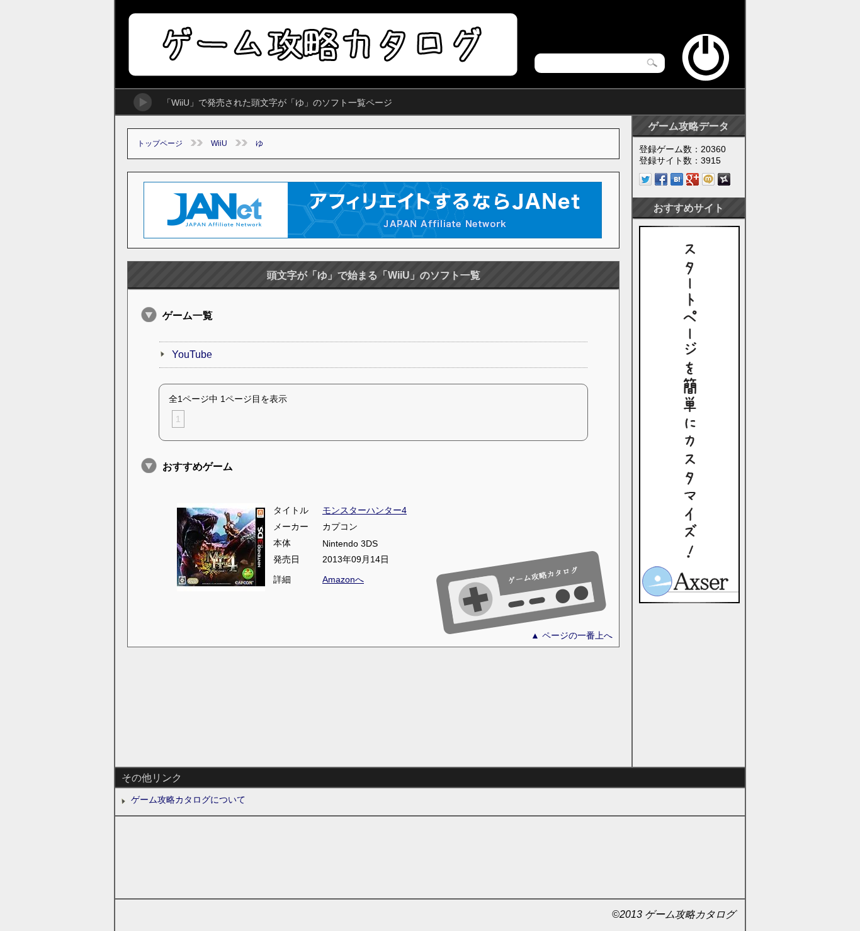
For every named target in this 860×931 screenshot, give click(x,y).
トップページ (160, 143)
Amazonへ (343, 579)
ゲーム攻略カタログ (322, 44)
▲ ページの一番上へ (572, 635)
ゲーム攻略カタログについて (188, 799)
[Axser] (689, 600)
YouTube (192, 354)
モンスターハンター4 (364, 510)
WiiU (219, 143)
